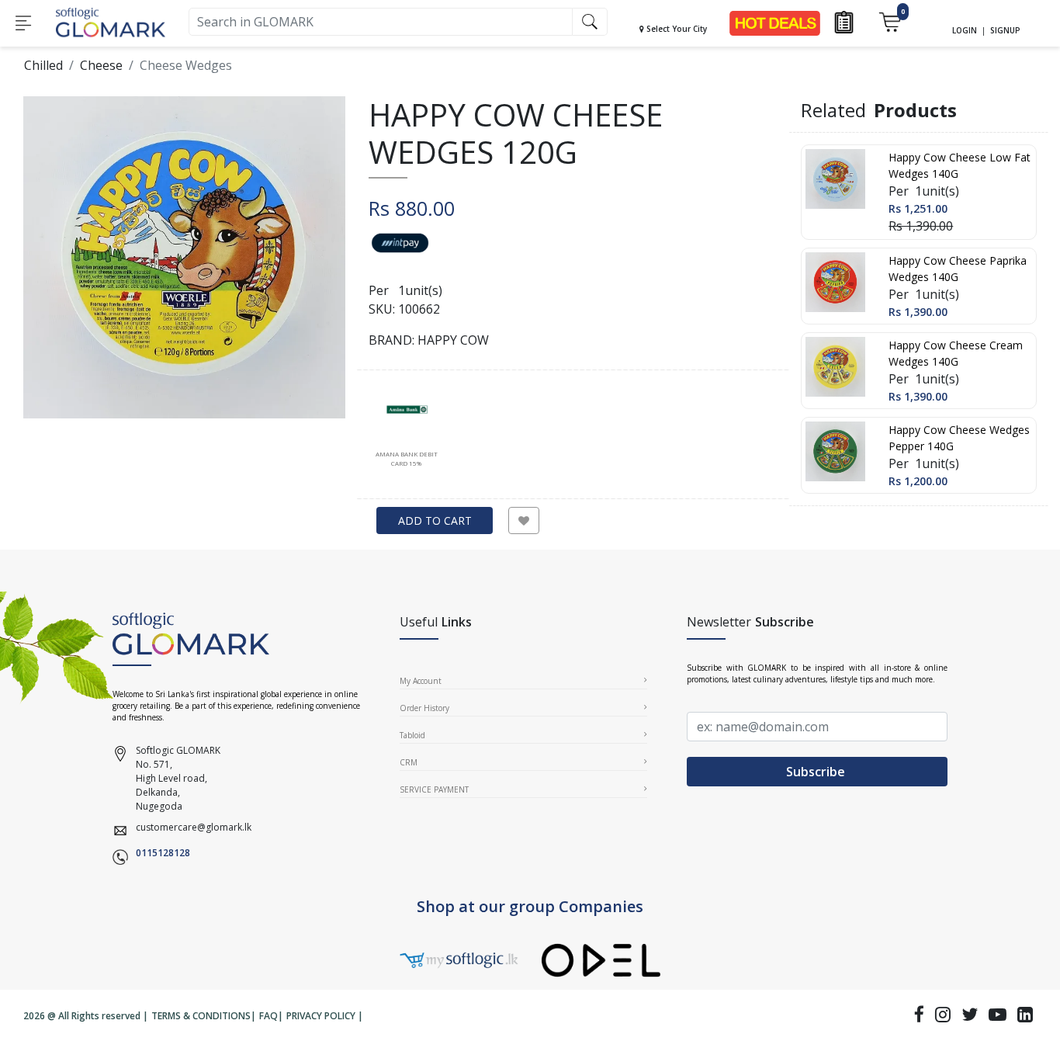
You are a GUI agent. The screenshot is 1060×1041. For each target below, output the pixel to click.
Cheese (101, 65)
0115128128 (163, 852)
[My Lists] (844, 21)
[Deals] (775, 22)
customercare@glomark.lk (193, 827)
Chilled (43, 65)
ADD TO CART (435, 520)
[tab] (406, 428)
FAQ (268, 1015)
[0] (889, 21)
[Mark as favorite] (523, 520)
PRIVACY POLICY (320, 1015)
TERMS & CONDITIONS (201, 1015)
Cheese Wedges (186, 65)
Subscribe (817, 771)
